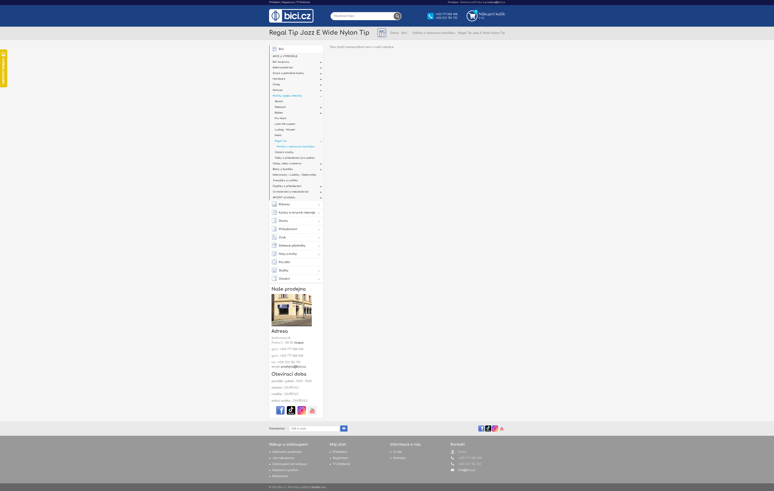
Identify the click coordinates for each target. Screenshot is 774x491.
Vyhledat (397, 16)
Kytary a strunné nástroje (297, 212)
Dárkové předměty (292, 245)
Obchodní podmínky (287, 451)
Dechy (283, 220)
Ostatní (284, 278)
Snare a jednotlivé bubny (288, 73)
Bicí (281, 49)
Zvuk (282, 237)
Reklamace (280, 476)
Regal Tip (281, 141)
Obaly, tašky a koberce (287, 163)
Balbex (279, 112)
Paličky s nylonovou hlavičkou (295, 146)
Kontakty (399, 458)
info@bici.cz (466, 470)
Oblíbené (304, 2)
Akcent (279, 101)
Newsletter (277, 428)
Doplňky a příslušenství (287, 186)
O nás (397, 451)
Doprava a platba (285, 470)
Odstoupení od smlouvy (289, 464)
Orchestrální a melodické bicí (291, 191)
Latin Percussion (285, 124)
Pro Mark (280, 118)
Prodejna (453, 2)
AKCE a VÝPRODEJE (285, 56)
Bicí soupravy (281, 61)
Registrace (288, 2)
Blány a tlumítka (283, 169)
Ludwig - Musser (285, 129)
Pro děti (284, 262)
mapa (299, 342)
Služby (283, 270)
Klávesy (284, 204)
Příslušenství (288, 229)
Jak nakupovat (283, 458)
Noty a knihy (288, 253)
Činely (276, 84)
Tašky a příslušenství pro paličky (295, 157)
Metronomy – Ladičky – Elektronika (294, 174)
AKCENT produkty (284, 197)
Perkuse (277, 90)
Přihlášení (274, 2)
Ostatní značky (284, 152)
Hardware (279, 78)
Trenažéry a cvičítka (285, 180)
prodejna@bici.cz (495, 2)
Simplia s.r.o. (318, 487)
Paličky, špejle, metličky (287, 95)
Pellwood (280, 107)
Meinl (278, 135)
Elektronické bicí (283, 67)
